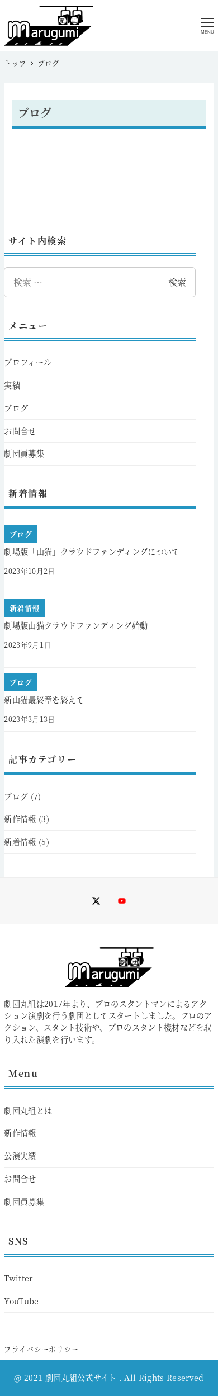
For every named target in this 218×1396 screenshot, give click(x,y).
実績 (12, 385)
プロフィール (27, 362)
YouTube (21, 1301)
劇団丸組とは (28, 1110)
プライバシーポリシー (41, 1348)
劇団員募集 (24, 453)
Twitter (18, 1278)
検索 (177, 282)
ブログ (16, 408)
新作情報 (20, 818)
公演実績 (20, 1155)
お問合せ (20, 430)
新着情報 (20, 841)
